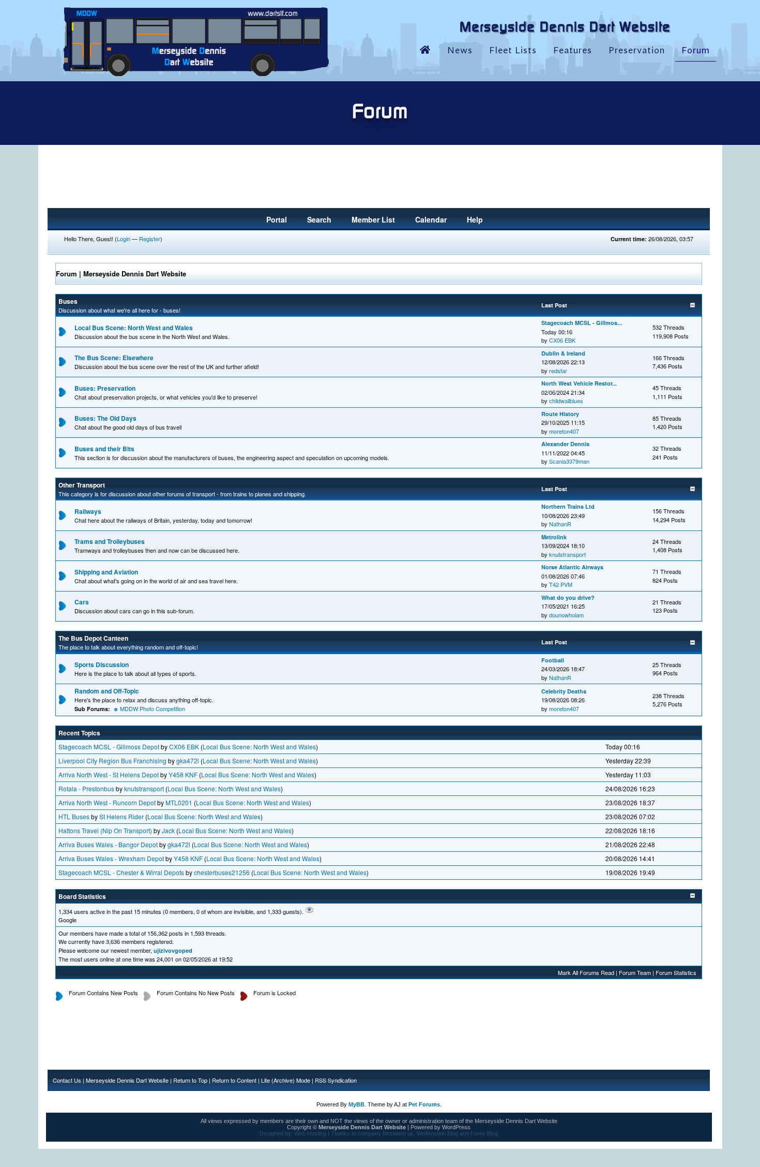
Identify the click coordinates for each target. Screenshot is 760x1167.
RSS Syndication (336, 1080)
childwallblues (566, 400)
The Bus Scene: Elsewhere (114, 357)
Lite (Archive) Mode (285, 1080)
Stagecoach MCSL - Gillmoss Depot (108, 746)
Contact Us (67, 1080)
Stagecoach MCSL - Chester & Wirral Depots (121, 872)
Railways (87, 511)
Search (319, 219)
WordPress (456, 1127)
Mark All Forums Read (586, 972)
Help (475, 219)
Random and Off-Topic (106, 691)
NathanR (560, 524)
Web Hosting (310, 1133)
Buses (68, 301)
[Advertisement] (379, 179)
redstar (558, 370)
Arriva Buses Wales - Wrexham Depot (111, 858)
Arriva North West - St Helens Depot (108, 774)
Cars (81, 602)
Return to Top (190, 1080)
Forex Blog (484, 1133)
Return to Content (234, 1080)
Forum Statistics (676, 972)
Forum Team (635, 972)
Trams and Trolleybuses (109, 541)
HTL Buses (73, 816)
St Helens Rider (121, 816)
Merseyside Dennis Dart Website (127, 1080)
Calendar (431, 219)
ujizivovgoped (173, 950)
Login (123, 238)
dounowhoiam (566, 615)
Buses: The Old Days (105, 418)
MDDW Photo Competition (152, 708)
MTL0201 (178, 802)
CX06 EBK (562, 340)
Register (149, 238)
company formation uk (386, 1133)
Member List (373, 219)
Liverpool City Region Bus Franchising (112, 760)
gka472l (187, 760)
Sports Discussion (101, 664)
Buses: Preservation (104, 388)
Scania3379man (569, 461)
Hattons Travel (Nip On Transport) (105, 830)
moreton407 (564, 431)
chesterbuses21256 (222, 872)
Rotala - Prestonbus (86, 788)
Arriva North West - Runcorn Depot (107, 802)
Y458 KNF (183, 774)
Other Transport (81, 485)
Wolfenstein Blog (437, 1133)
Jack (168, 830)
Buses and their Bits (104, 448)
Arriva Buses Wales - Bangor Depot (108, 844)
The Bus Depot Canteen (93, 638)
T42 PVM (560, 584)
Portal (276, 219)
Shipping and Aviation (106, 572)
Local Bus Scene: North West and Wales (133, 327)
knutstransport (567, 554)
